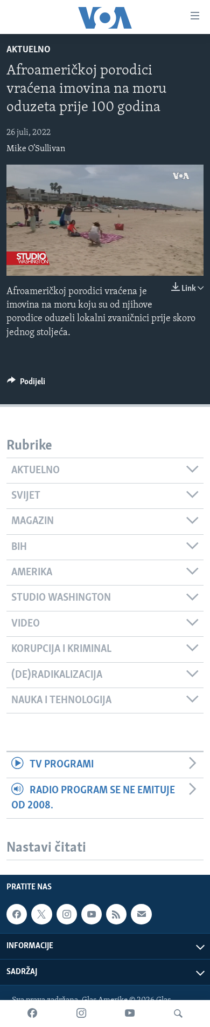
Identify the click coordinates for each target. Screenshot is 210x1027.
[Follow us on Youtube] (91, 914)
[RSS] (116, 914)
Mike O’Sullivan (35, 149)
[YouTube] (129, 1013)
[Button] (26, 384)
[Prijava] (141, 914)
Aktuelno (28, 50)
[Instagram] (81, 1013)
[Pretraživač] (178, 1013)
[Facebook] (32, 1013)
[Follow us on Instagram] (67, 914)
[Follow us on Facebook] (16, 914)
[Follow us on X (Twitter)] (41, 914)
